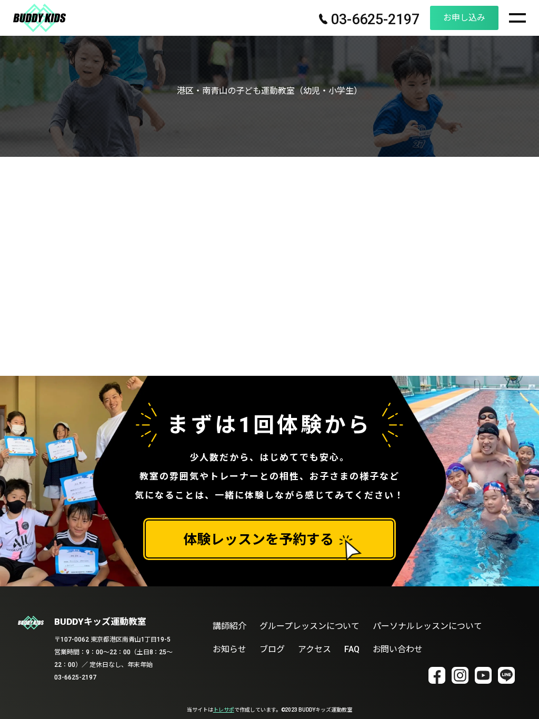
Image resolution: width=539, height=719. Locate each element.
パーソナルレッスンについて (427, 626)
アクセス (314, 649)
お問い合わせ (398, 649)
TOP (517, 697)
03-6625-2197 (373, 20)
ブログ (272, 649)
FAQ (352, 649)
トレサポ (223, 710)
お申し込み (464, 18)
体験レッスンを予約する (258, 539)
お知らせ (229, 649)
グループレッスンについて (309, 626)
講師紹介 (229, 626)
